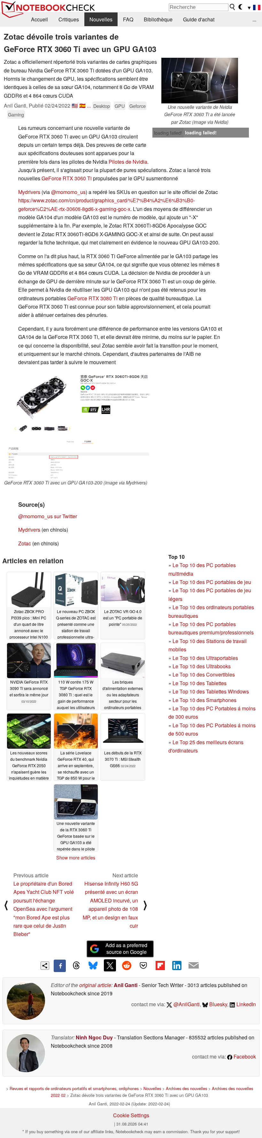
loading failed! (168, 133)
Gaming (16, 114)
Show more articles (75, 857)
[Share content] (45, 966)
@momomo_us (68, 192)
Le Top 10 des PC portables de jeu (212, 582)
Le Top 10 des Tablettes (200, 683)
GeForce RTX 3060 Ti (67, 178)
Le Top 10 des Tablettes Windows (211, 691)
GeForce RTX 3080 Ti (92, 298)
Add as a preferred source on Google (126, 948)
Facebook (244, 1056)
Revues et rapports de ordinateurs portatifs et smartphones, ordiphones (74, 1088)
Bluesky (217, 1004)
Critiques (68, 19)
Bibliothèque (158, 19)
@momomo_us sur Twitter (47, 516)
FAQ (128, 19)
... (254, 19)
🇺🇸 (75, 105)
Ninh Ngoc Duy (94, 1037)
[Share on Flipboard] (160, 965)
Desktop (101, 105)
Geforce (137, 105)
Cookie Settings (131, 1115)
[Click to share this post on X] (110, 965)
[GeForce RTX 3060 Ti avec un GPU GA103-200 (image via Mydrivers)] (75, 425)
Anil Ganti (125, 985)
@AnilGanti (186, 1004)
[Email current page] (194, 966)
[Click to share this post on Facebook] (60, 966)
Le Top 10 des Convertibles (204, 674)
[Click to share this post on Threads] (76, 966)
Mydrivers (30, 192)
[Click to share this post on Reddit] (126, 965)
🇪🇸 (82, 105)
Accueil (39, 19)
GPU (120, 105)
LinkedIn (245, 1004)
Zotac (25, 543)
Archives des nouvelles (186, 1088)
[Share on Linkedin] (177, 965)
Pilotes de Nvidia (128, 161)
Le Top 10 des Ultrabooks (202, 666)
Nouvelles (100, 19)
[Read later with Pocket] (143, 965)
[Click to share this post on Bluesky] (93, 966)
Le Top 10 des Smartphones (204, 700)
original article (95, 985)
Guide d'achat (198, 19)
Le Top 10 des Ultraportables (205, 658)
